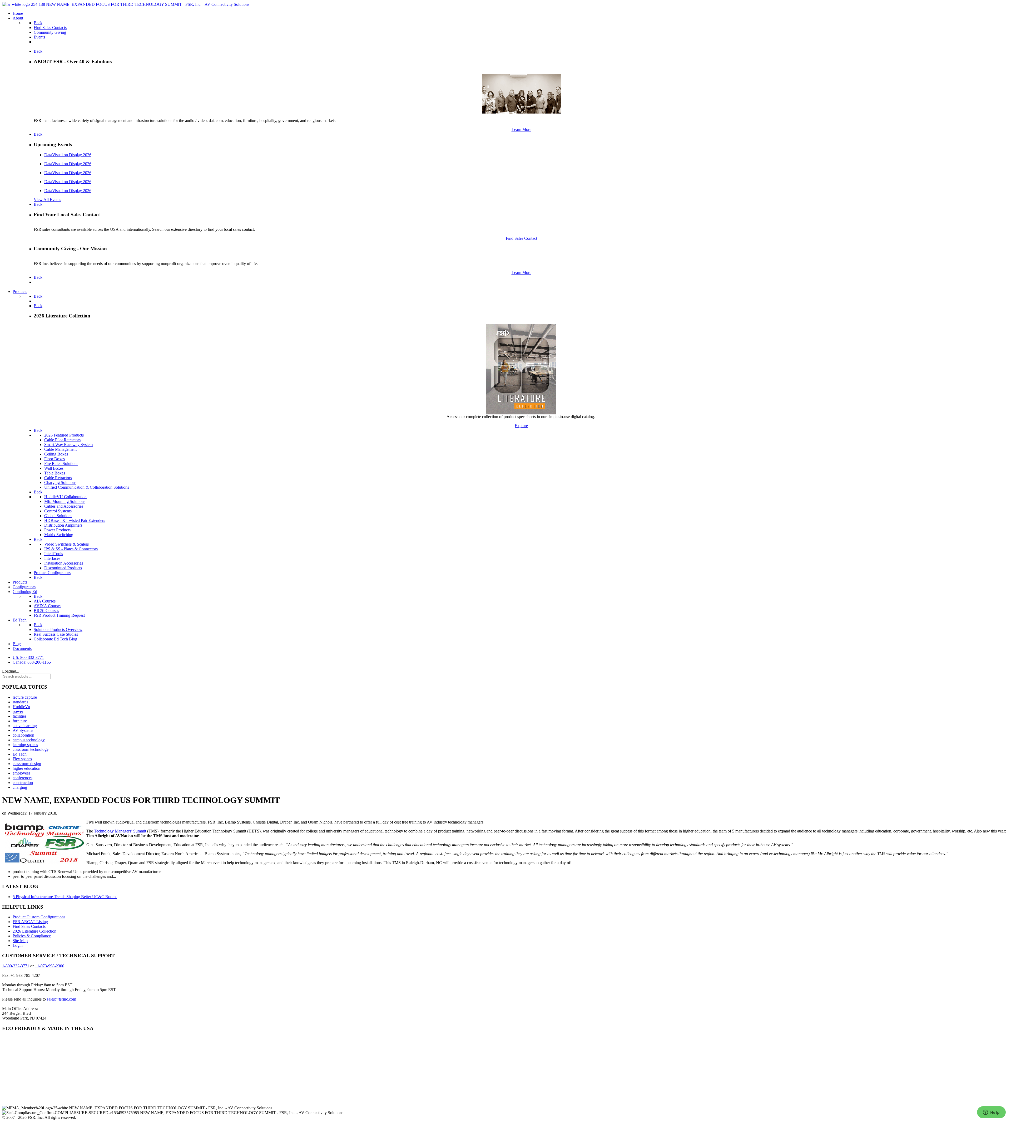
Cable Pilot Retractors (62, 440)
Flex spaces (22, 759)
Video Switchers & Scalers (66, 544)
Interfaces (52, 558)
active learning (25, 725)
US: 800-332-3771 (28, 657)
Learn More (521, 129)
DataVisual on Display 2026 (67, 155)
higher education (26, 768)
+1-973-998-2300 (49, 966)
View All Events (47, 199)
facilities (19, 716)
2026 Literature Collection (34, 931)
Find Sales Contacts (29, 926)
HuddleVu (21, 706)
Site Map (20, 940)
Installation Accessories (63, 563)
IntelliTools (53, 553)
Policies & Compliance (32, 936)
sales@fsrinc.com (61, 999)
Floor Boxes (54, 459)
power (18, 711)
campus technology (29, 740)
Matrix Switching (58, 534)
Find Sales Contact (521, 238)
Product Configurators (52, 572)
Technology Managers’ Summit (120, 831)
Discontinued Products (63, 568)
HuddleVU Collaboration (65, 496)
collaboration (23, 735)
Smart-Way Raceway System (68, 444)
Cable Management (60, 449)
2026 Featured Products (64, 435)
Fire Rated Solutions (61, 463)
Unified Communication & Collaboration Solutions (86, 487)
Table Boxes (54, 473)
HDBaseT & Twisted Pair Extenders (74, 520)
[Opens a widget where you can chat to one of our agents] (991, 1112)
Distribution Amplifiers (63, 525)
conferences (22, 778)
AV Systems (23, 730)
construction (23, 782)
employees (21, 773)
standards (20, 702)
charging (20, 787)
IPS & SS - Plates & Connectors (71, 549)
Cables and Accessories (63, 506)
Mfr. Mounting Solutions (64, 501)
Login (18, 945)
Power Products (57, 530)
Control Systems (58, 511)
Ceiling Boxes (56, 454)
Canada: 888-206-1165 (32, 662)
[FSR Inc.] (125, 4)
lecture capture (25, 697)
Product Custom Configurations (39, 917)
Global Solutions (58, 515)
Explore (521, 425)
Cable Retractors (58, 478)
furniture (20, 721)
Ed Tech (20, 754)
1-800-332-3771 (15, 966)
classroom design (27, 763)
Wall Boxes (53, 468)
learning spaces (25, 744)
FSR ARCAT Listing (30, 921)
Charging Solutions (60, 482)
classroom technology (31, 749)
